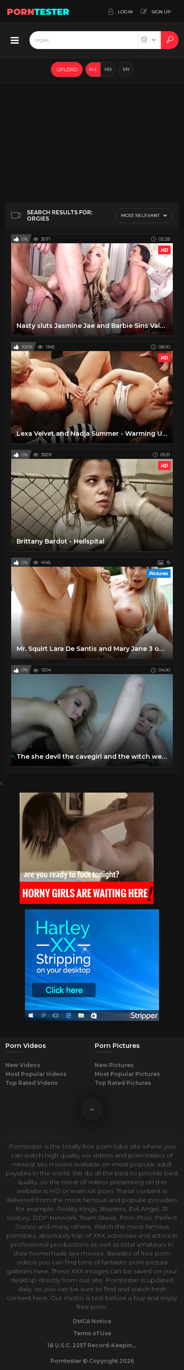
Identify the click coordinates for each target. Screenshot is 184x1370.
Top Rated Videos (31, 1083)
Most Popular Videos (36, 1074)
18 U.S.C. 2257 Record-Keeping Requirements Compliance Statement (92, 1345)
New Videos (22, 1065)
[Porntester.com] (38, 11)
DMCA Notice (92, 1321)
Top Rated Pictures (123, 1083)
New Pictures (114, 1065)
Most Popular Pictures (127, 1074)
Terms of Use (92, 1333)
